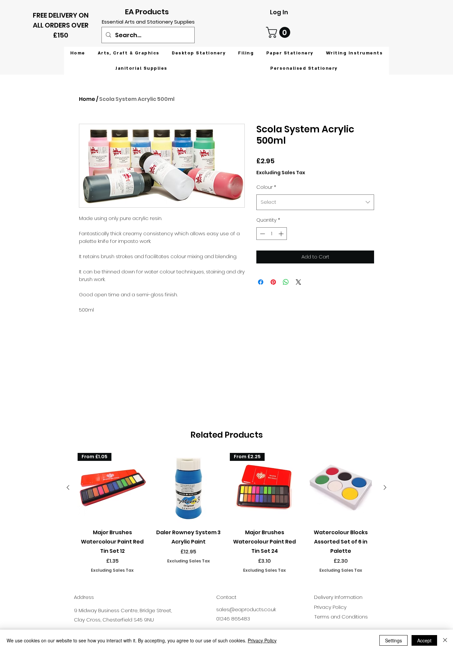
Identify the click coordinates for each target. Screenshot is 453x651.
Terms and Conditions (341, 616)
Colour (266, 186)
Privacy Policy (262, 640)
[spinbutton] (271, 234)
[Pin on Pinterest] (273, 282)
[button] (279, 32)
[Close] (445, 640)
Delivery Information (338, 597)
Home (87, 99)
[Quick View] (189, 488)
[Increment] (281, 234)
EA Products (147, 12)
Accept (424, 640)
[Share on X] (298, 282)
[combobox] (315, 202)
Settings (393, 640)
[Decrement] (261, 234)
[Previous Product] (68, 487)
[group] (226, 513)
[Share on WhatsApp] (286, 282)
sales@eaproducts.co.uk (246, 609)
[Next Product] (385, 487)
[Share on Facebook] (261, 282)
